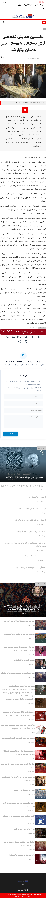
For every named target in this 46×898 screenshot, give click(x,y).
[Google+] (20, 337)
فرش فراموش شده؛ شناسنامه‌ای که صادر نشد (30, 520)
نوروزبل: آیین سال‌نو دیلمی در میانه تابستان (19, 634)
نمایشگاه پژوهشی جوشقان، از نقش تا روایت (28, 477)
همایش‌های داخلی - (33, 327)
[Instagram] (25, 890)
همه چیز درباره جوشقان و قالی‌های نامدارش (19, 621)
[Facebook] (32, 337)
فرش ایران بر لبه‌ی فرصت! (37, 497)
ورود (8, 3)
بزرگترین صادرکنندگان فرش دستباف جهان (31, 531)
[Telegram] (19, 890)
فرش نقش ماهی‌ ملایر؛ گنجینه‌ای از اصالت (31, 508)
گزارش (44, 29)
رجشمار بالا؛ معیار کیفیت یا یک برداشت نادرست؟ (18, 738)
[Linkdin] (13, 337)
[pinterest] (26, 342)
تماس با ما (17, 896)
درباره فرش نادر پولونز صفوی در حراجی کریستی (29, 567)
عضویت (4, 3)
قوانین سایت (27, 896)
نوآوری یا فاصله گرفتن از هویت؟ (24, 790)
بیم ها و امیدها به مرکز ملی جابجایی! (33, 556)
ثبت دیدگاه (10, 434)
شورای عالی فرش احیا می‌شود (24, 829)
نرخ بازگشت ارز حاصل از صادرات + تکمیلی (20, 699)
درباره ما (22, 896)
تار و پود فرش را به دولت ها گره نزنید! (22, 855)
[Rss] (38, 337)
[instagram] (20, 342)
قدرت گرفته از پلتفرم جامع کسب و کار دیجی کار (14, 894)
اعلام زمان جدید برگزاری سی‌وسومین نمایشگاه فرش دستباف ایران (23, 485)
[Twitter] (26, 337)
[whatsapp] (7, 337)
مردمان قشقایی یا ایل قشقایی (24, 660)
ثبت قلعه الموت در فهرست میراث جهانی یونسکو (18, 673)
